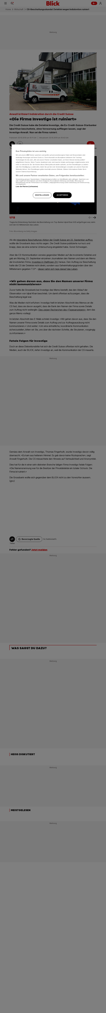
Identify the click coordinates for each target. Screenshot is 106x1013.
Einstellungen (42, 195)
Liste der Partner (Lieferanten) (27, 186)
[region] (53, 173)
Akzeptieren (62, 195)
